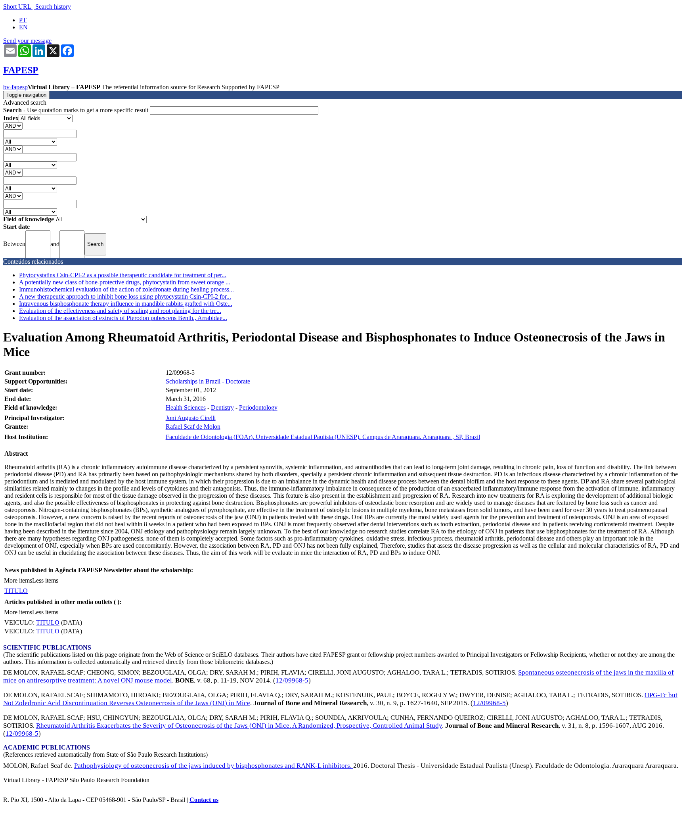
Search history (53, 6)
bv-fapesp (15, 87)
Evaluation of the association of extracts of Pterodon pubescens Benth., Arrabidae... (123, 317)
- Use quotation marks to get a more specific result (76, 110)
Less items (45, 580)
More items (18, 580)
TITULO (16, 590)
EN (23, 27)
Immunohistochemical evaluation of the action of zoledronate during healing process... (126, 289)
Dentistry (222, 407)
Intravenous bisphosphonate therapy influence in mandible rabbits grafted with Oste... (125, 303)
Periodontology (258, 407)
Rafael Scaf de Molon (193, 426)
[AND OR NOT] (13, 125)
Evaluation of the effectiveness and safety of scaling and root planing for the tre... (120, 310)
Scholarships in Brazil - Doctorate (208, 381)
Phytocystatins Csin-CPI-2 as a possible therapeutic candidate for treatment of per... (122, 275)
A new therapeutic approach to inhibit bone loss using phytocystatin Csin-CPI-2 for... (125, 296)
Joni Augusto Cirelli (191, 417)
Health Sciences (186, 407)
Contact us (203, 799)
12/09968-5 (292, 680)
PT (23, 20)
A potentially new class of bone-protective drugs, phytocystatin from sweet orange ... (124, 282)
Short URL (17, 6)
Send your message (27, 40)
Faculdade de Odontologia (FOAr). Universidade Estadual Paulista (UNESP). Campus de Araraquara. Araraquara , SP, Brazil (323, 436)
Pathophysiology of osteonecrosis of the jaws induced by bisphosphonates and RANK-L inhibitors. (213, 765)
